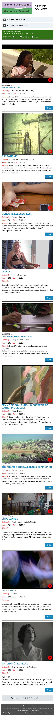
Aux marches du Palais (17, 336)
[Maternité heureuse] (27, 641)
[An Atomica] (27, 569)
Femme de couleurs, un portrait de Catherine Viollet (25, 406)
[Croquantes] (27, 504)
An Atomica (9, 590)
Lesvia (6, 271)
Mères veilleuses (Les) (16, 214)
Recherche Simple (16, 20)
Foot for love (11, 87)
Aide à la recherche (27, 706)
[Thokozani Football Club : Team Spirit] (27, 448)
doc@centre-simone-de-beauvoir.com (27, 710)
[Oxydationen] (27, 134)
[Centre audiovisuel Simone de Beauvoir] (17, 13)
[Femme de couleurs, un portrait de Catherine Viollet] (27, 384)
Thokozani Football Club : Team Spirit (27, 467)
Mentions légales (8, 713)
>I (32, 33)
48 (27, 33)
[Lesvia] (27, 254)
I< (7, 33)
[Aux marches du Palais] (27, 317)
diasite (49, 712)
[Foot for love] (27, 63)
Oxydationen (10, 156)
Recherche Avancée (17, 25)
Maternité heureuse (15, 663)
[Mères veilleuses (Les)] (27, 196)
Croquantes (10, 519)
